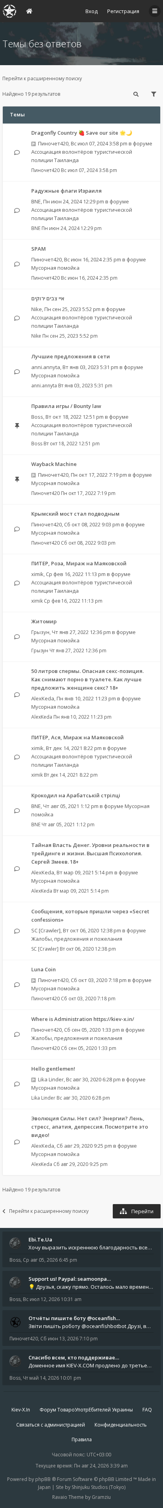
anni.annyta (45, 367)
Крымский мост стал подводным (75, 513)
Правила (82, 1439)
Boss (37, 416)
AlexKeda (42, 698)
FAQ (147, 1409)
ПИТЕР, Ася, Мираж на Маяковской (77, 737)
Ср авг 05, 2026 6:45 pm (50, 1260)
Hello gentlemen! (53, 1068)
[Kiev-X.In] (9, 11)
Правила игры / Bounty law (66, 406)
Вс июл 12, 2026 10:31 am (52, 1299)
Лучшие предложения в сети (70, 356)
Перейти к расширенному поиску (42, 78)
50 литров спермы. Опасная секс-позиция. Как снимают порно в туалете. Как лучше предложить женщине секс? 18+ (87, 679)
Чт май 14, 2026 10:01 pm (52, 1378)
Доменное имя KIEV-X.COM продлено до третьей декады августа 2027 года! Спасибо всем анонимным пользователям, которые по (91, 1365)
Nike (36, 309)
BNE (36, 201)
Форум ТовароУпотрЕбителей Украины (86, 1409)
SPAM (38, 248)
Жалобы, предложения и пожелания (76, 938)
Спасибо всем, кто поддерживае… (73, 1357)
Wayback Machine (54, 464)
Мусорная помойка (55, 267)
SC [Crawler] (46, 930)
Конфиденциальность (121, 1424)
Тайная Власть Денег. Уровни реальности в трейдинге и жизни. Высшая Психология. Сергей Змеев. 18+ (90, 853)
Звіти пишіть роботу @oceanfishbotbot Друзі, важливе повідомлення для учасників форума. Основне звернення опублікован (91, 1326)
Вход (91, 11)
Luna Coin (43, 969)
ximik (37, 574)
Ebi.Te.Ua (40, 1239)
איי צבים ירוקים (47, 298)
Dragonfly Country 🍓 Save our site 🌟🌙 (81, 132)
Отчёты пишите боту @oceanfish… (74, 1318)
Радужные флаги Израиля (66, 190)
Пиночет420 (53, 143)
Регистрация (123, 11)
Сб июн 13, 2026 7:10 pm (69, 1338)
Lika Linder (51, 1079)
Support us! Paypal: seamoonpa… (69, 1278)
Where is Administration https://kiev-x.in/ (82, 1019)
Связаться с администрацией (50, 1424)
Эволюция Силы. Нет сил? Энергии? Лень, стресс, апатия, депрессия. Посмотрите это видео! (89, 1127)
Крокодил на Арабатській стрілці (75, 795)
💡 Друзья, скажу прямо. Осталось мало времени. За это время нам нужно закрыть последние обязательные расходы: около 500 (91, 1286)
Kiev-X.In (20, 1409)
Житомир (44, 621)
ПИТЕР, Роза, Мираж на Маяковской (79, 563)
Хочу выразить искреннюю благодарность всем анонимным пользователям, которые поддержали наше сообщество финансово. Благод (91, 1247)
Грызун (40, 632)
